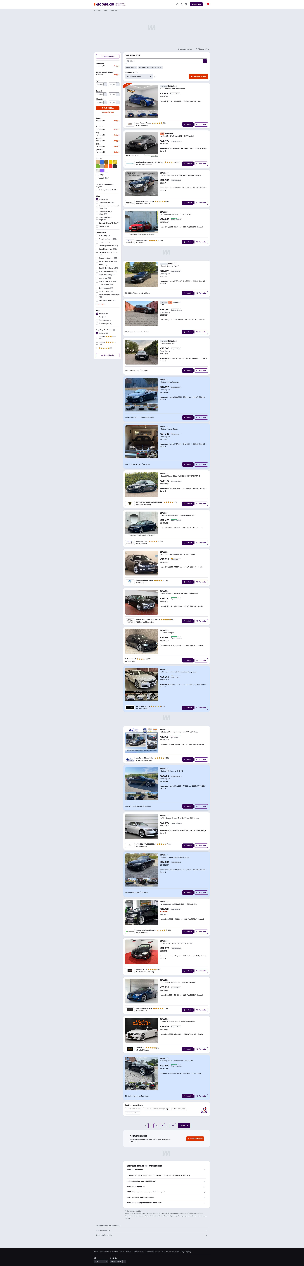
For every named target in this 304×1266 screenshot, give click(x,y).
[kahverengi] (106, 162)
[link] (182, 4)
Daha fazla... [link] (100, 304)
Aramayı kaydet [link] (108, 112)
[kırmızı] (110, 166)
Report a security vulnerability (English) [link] (176, 1252)
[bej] (98, 162)
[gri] (102, 166)
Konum (98, 118)
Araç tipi (99, 138)
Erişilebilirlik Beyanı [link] (153, 1252)
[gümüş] (98, 170)
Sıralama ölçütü (131, 72)
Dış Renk (99, 158)
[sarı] (110, 162)
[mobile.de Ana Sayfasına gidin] (113, 4)
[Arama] (205, 61)
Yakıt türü (99, 127)
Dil (95, 1258)
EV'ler (98, 144)
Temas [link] (122, 1252)
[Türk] (208, 4)
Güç (97, 133)
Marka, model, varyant (104, 72)
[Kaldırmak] (135, 67)
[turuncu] (106, 166)
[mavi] (102, 162)
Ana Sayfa (97, 11)
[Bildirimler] (177, 4)
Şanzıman (99, 150)
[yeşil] (98, 166)
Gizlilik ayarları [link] (138, 1252)
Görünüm (113, 1258)
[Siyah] (115, 166)
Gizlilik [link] (128, 1252)
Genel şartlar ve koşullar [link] (109, 1252)
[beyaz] (106, 170)
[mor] (102, 170)
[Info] (114, 330)
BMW (105, 11)
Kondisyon (100, 64)
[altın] (115, 162)
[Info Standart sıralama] (155, 77)
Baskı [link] (96, 1252)
